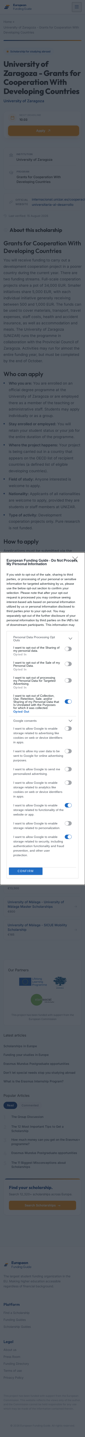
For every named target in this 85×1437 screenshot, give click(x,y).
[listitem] (42, 639)
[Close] (76, 561)
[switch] (68, 649)
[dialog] (42, 718)
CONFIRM (26, 871)
